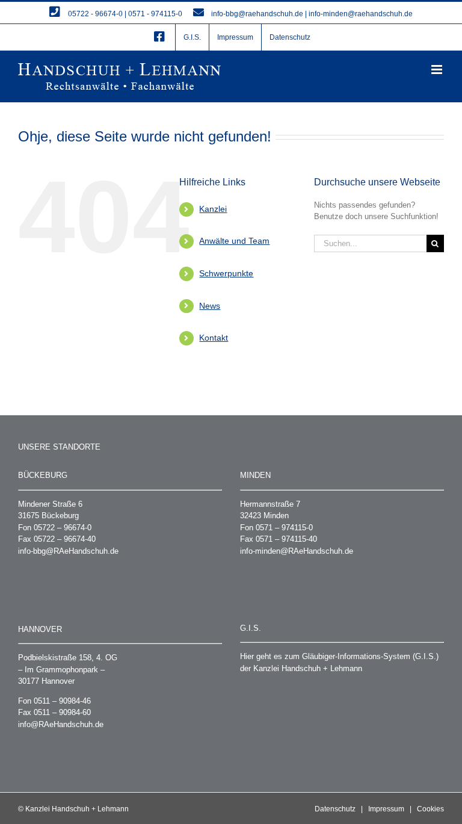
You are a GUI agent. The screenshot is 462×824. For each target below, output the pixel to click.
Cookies (430, 809)
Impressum (386, 809)
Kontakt (213, 337)
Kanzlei (213, 209)
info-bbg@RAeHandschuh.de (68, 551)
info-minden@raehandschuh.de (361, 14)
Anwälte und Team (234, 241)
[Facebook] (159, 37)
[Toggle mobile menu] (437, 69)
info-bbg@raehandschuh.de (257, 14)
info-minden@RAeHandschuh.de (296, 551)
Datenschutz (335, 809)
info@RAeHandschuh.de (60, 724)
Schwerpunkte (226, 273)
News (209, 306)
